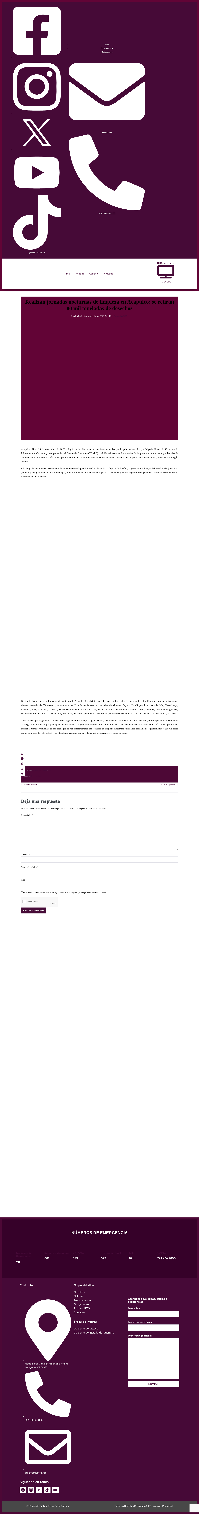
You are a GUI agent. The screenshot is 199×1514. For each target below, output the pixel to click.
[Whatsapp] (22, 753)
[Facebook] (22, 758)
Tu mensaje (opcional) (140, 1336)
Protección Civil (111, 1253)
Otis (50, 770)
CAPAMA (78, 1253)
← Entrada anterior (29, 784)
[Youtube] (55, 1490)
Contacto (93, 273)
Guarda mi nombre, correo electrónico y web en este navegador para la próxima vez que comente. (65, 892)
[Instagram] (31, 1490)
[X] (22, 768)
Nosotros (108, 273)
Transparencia (82, 1300)
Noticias (80, 273)
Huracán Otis (36, 776)
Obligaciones (81, 1304)
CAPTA (161, 1253)
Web (23, 880)
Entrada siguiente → (169, 784)
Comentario (27, 815)
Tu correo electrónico (140, 1322)
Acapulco (36, 770)
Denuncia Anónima (56, 1253)
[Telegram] (22, 773)
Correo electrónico (29, 867)
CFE (131, 1253)
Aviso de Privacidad (163, 1506)
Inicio (67, 273)
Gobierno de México (86, 1328)
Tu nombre (134, 1308)
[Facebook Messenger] (22, 763)
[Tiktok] (47, 1490)
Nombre (25, 854)
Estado (44, 770)
